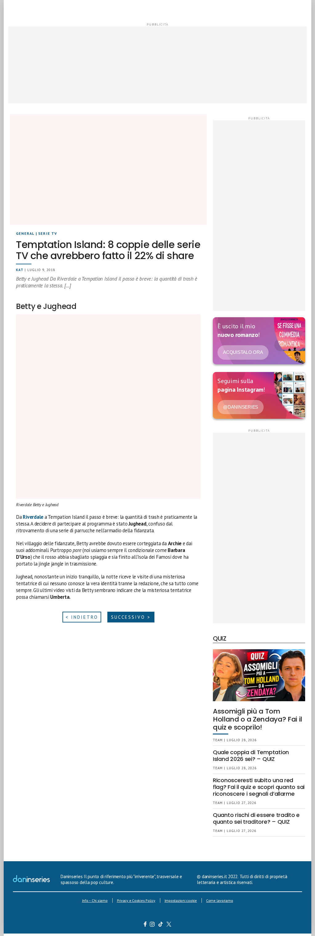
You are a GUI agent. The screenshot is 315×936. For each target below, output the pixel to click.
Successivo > (131, 617)
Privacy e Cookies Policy (136, 900)
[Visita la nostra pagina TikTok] (160, 925)
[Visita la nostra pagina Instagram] (152, 925)
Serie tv (47, 233)
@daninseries (240, 407)
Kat (19, 270)
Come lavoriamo (219, 900)
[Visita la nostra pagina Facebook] (145, 925)
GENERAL (25, 233)
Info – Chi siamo (95, 900)
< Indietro (82, 617)
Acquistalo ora (243, 352)
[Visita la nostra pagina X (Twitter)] (169, 925)
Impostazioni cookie (181, 900)
